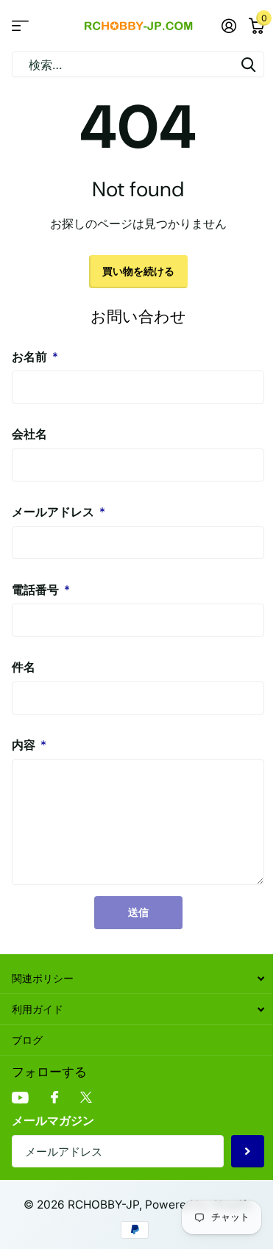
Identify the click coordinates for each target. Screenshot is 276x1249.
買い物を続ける (138, 271)
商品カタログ (20, 26)
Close (138, 978)
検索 (248, 64)
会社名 (29, 433)
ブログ (27, 1040)
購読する (247, 1151)
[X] (86, 1097)
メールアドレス (58, 511)
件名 (23, 666)
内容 (29, 744)
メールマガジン (53, 1120)
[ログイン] (228, 25)
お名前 (35, 356)
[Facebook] (54, 1098)
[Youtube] (20, 1098)
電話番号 (41, 589)
